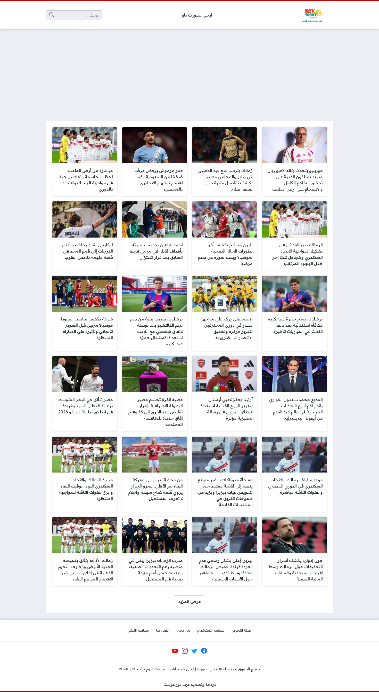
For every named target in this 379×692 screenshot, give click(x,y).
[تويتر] (194, 651)
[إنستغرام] (184, 651)
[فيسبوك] (204, 651)
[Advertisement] (189, 72)
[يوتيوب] (175, 651)
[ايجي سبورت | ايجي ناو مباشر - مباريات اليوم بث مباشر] (312, 15)
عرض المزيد (189, 601)
